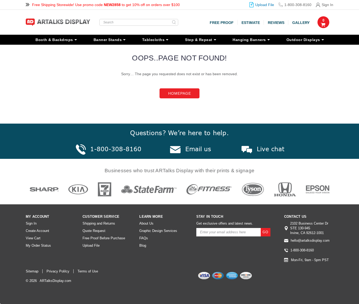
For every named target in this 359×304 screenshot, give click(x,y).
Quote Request (94, 231)
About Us (146, 223)
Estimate (251, 23)
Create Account (37, 231)
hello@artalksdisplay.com (310, 240)
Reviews (276, 23)
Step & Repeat (198, 40)
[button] (302, 287)
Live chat (270, 149)
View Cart (33, 238)
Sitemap (32, 271)
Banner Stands (108, 40)
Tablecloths (153, 40)
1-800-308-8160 (297, 5)
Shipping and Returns (99, 223)
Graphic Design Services (158, 231)
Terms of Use (88, 271)
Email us (198, 149)
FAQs (143, 238)
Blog (142, 245)
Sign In (327, 5)
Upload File (264, 5)
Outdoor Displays (303, 40)
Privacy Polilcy (58, 271)
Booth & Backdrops (54, 40)
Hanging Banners (249, 40)
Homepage (179, 93)
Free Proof (222, 23)
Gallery (301, 23)
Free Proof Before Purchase (104, 238)
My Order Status (38, 245)
